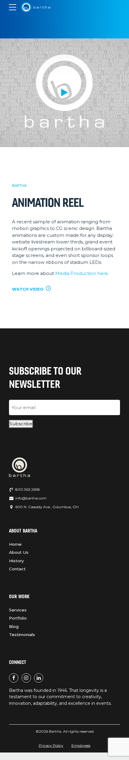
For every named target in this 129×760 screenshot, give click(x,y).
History (16, 560)
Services (18, 610)
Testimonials (22, 634)
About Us (18, 552)
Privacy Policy (51, 745)
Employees (80, 745)
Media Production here (81, 273)
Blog (14, 626)
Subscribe (21, 424)
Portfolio (18, 618)
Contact (17, 568)
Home (15, 544)
